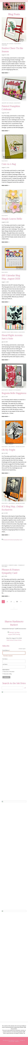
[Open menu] (14, 1)
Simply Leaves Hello (12, 218)
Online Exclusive (20, 446)
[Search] (25, 687)
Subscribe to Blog (7, 673)
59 (17, 601)
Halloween (12, 446)
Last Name (4, 664)
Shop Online (18, 640)
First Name (4, 658)
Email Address (6, 650)
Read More (5, 72)
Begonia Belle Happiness (14, 393)
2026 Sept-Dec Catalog (7, 43)
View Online (10, 640)
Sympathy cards (13, 565)
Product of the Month (15, 390)
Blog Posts (17, 43)
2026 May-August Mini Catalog (10, 332)
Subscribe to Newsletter (8, 671)
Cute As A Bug (9, 164)
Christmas (4, 45)
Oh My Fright (8, 449)
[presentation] (14, 29)
